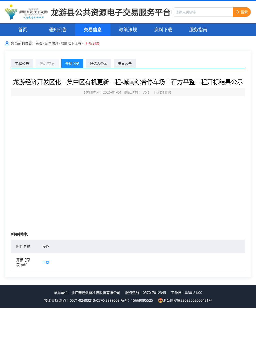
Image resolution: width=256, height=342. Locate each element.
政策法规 (128, 30)
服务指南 (198, 30)
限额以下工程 (71, 43)
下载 (45, 262)
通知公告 (58, 30)
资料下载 (163, 30)
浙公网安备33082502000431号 (187, 300)
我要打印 (163, 92)
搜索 (244, 12)
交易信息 (93, 30)
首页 (22, 30)
